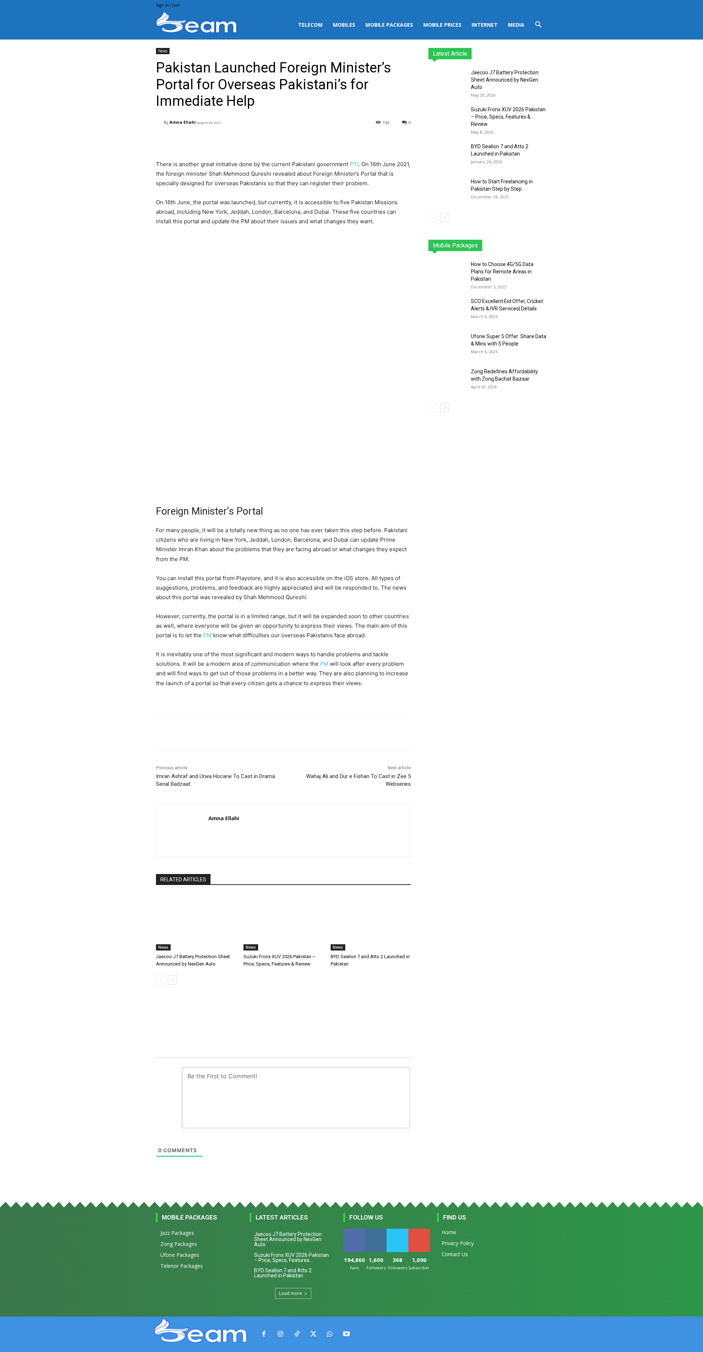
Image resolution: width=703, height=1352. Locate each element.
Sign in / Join (168, 5)
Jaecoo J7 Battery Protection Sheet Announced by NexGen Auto (505, 80)
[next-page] (172, 980)
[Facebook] (264, 1334)
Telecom (310, 24)
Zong (500, 245)
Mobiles (344, 24)
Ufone (521, 245)
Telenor (478, 245)
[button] (538, 25)
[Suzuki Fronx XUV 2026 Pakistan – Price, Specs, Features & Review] (283, 922)
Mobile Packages (389, 24)
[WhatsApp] (329, 1334)
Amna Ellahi (183, 122)
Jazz (456, 245)
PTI (354, 164)
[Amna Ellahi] (160, 122)
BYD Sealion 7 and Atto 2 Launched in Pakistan (283, 1272)
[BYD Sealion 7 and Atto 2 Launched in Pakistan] (371, 922)
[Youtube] (346, 1334)
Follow (375, 1231)
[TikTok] (297, 1334)
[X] (313, 1334)
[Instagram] (280, 1334)
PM (207, 635)
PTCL (541, 245)
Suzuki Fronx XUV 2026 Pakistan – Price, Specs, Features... (291, 1257)
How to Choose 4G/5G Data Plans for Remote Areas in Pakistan (502, 271)
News (162, 50)
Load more (290, 1293)
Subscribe (419, 1231)
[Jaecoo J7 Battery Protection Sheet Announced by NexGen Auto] (196, 922)
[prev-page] (160, 980)
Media (516, 24)
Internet (485, 24)
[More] (341, 141)
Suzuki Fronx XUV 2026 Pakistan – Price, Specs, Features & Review (508, 117)
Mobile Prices (442, 24)
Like (354, 1231)
